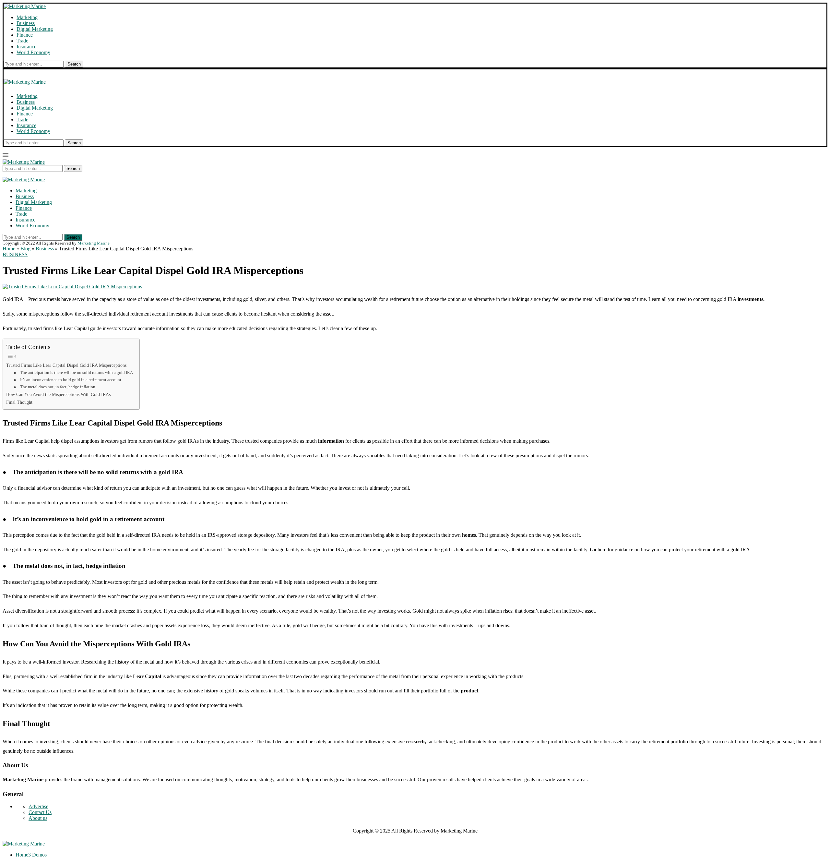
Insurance (26, 46)
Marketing (27, 17)
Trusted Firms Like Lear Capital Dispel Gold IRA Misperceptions (66, 365)
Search (74, 64)
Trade (22, 40)
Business (26, 23)
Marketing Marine (93, 243)
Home (9, 248)
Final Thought (19, 402)
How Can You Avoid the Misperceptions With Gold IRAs (58, 394)
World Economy (33, 52)
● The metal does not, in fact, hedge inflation (54, 386)
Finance (25, 35)
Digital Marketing (35, 29)
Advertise (38, 806)
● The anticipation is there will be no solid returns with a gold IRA (73, 372)
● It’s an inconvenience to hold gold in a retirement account (67, 379)
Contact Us (40, 812)
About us (38, 818)
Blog (25, 248)
